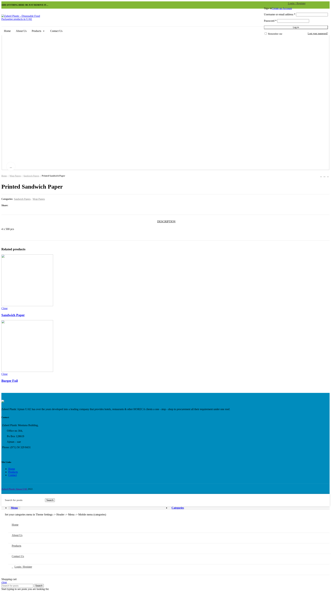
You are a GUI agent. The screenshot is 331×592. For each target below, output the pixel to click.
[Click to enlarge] (11, 166)
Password (270, 20)
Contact (12, 475)
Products (36, 30)
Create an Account (282, 8)
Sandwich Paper (13, 315)
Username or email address (279, 14)
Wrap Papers (15, 175)
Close (4, 308)
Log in (296, 27)
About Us (21, 30)
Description (166, 221)
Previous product (321, 176)
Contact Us (56, 30)
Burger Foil (9, 381)
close (4, 582)
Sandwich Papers (31, 175)
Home (7, 30)
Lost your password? (318, 33)
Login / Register (23, 566)
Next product (328, 176)
